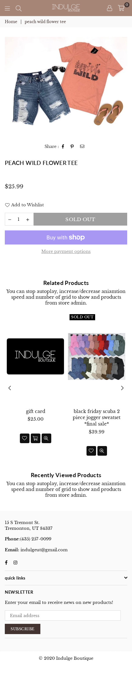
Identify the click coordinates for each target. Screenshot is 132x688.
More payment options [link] (66, 251)
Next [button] (122, 388)
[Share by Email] (82, 147)
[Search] (18, 8)
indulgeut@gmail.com (43, 550)
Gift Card (35, 411)
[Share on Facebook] (63, 147)
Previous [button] (9, 388)
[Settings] (109, 8)
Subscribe (23, 629)
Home (11, 21)
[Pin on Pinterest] (72, 147)
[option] (66, 86)
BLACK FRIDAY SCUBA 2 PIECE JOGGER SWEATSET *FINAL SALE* (96, 417)
